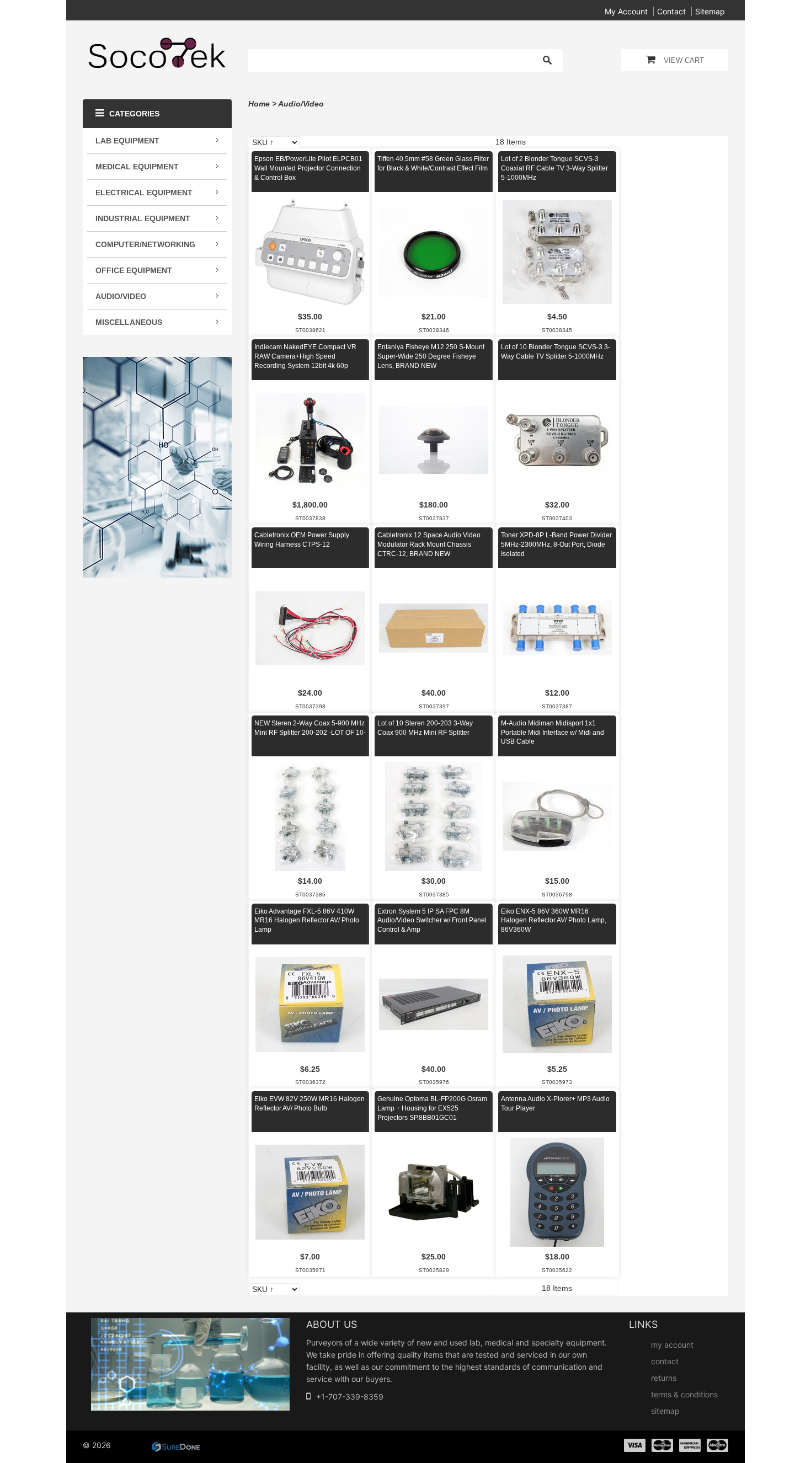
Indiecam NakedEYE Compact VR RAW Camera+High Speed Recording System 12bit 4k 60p (305, 356)
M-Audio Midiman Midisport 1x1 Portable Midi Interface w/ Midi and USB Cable (552, 732)
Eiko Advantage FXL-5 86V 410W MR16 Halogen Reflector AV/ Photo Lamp (306, 920)
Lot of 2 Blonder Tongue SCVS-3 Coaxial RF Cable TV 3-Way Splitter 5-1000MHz (554, 168)
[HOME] (157, 44)
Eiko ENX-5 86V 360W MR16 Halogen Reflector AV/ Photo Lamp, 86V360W (553, 920)
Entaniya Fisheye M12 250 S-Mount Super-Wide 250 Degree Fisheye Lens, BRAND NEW (430, 356)
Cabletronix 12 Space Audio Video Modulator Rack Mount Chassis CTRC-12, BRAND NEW (429, 544)
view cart (684, 60)
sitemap (710, 11)
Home (259, 103)
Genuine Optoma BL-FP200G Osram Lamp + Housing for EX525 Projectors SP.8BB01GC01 (432, 1108)
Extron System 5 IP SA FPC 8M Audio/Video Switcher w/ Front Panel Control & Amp (432, 920)
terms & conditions (684, 1394)
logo (190, 1364)
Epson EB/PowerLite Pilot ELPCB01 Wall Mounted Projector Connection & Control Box (308, 168)
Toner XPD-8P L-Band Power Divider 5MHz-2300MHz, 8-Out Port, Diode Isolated (556, 544)
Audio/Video (301, 103)
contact (671, 11)
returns (663, 1377)
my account (626, 11)
